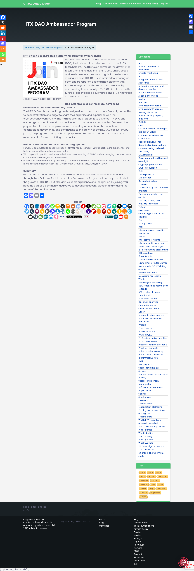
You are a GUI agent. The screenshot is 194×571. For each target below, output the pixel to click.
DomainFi (143, 184)
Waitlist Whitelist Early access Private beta (149, 422)
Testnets (143, 400)
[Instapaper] (83, 211)
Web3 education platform (151, 426)
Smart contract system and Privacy (152, 376)
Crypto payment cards (150, 164)
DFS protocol (145, 177)
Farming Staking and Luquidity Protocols (149, 202)
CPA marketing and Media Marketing (151, 150)
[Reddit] (3, 27)
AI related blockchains (150, 92)
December (163, 476)
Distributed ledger (147, 181)
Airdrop (142, 99)
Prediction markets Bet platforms (150, 320)
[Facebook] (26, 206)
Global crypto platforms (151, 213)
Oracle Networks (147, 305)
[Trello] (57, 211)
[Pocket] (104, 206)
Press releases (145, 328)
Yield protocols (146, 449)
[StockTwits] (35, 216)
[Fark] (47, 211)
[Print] (109, 211)
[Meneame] (124, 211)
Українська (139, 557)
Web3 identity (145, 433)
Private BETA (145, 334)
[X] (32, 206)
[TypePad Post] (30, 216)
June (161, 485)
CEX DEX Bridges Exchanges (152, 128)
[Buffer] (119, 206)
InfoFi (141, 226)
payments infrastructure (151, 315)
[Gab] (114, 206)
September (155, 493)
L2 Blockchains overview (150, 259)
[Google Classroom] (57, 206)
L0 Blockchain (145, 253)
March (143, 489)
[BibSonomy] (88, 206)
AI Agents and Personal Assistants (150, 81)
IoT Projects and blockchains (153, 249)
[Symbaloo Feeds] (78, 206)
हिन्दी (136, 551)
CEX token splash (147, 131)
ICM (140, 220)
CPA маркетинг (145, 154)
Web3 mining (145, 436)
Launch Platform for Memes (152, 262)
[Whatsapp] (52, 206)
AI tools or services (148, 95)
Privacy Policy (150, 3)
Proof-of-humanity (148, 348)
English (164, 3)
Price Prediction (146, 331)
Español (138, 542)
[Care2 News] (93, 206)
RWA (140, 361)
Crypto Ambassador (37, 4)
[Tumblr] (32, 211)
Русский (138, 554)
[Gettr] (83, 206)
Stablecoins (144, 397)
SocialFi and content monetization (149, 382)
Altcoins (142, 102)
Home (31, 47)
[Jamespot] (98, 211)
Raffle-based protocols (150, 354)
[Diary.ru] (78, 211)
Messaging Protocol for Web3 (150, 277)
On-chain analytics (148, 302)
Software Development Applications (150, 389)
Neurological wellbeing (150, 282)
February (144, 480)
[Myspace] (129, 206)
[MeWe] (46, 216)
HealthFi (142, 216)
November (161, 489)
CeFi (140, 125)
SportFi (142, 393)
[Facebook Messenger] (124, 206)
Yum (62, 216)
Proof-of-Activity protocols (152, 344)
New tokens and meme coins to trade (153, 287)
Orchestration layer (148, 308)
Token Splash (145, 403)
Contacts (104, 526)
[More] (126, 216)
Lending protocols (147, 272)
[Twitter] (26, 211)
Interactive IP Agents (149, 239)
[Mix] (68, 206)
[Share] (190, 32)
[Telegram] (109, 206)
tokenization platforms (150, 406)
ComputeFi (144, 138)
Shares (142, 371)
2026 (159, 472)
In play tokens (145, 223)
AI (139, 76)
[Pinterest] (42, 206)
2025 (151, 472)
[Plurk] (73, 206)
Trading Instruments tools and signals (151, 412)
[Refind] (51, 216)
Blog (98, 3)
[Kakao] (119, 211)
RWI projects (145, 364)
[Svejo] (56, 216)
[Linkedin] (37, 206)
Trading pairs (145, 416)
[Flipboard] (93, 211)
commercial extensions (150, 135)
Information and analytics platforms (151, 232)
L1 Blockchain (145, 256)
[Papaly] (129, 211)
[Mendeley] (104, 211)
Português (139, 545)
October (144, 493)
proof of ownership (148, 341)
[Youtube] (121, 216)
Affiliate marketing (148, 73)
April (143, 476)
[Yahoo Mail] (88, 211)
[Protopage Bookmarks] (52, 211)
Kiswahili (138, 548)
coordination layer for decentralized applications (152, 143)
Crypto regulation (147, 167)
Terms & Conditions (130, 3)
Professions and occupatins (152, 338)
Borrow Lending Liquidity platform (150, 117)
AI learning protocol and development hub (151, 88)
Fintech (142, 207)
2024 (143, 472)
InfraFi (141, 236)
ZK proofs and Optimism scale (151, 454)
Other (141, 311)
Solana (143, 497)
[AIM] (68, 211)
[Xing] (114, 211)
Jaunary (144, 485)
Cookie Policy (110, 3)
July (153, 485)
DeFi (140, 171)
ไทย (136, 564)
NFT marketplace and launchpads (149, 294)
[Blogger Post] (73, 211)
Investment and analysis (151, 246)
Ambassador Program (150, 105)
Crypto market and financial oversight (153, 160)
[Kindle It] (62, 206)
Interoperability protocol (151, 243)
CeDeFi (142, 122)
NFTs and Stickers (147, 298)
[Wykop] (62, 211)
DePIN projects (146, 174)
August (151, 476)
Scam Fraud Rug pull (148, 367)
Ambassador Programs (52, 47)
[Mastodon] (47, 206)
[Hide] (1, 65)
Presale (142, 324)
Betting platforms (147, 112)
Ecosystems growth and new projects (153, 189)
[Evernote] (98, 206)
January (155, 480)
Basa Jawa (139, 561)
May (151, 489)
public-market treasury (150, 351)
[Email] (40, 216)
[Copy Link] (42, 211)
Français (138, 538)
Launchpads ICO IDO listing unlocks (152, 268)
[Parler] (37, 211)
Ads (140, 63)
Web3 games (145, 429)
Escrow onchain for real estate (150, 196)
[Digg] (115, 216)
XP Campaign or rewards (151, 446)
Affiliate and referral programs (148, 68)
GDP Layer (143, 210)
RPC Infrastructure (148, 357)
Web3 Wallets (145, 443)
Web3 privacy (145, 439)
